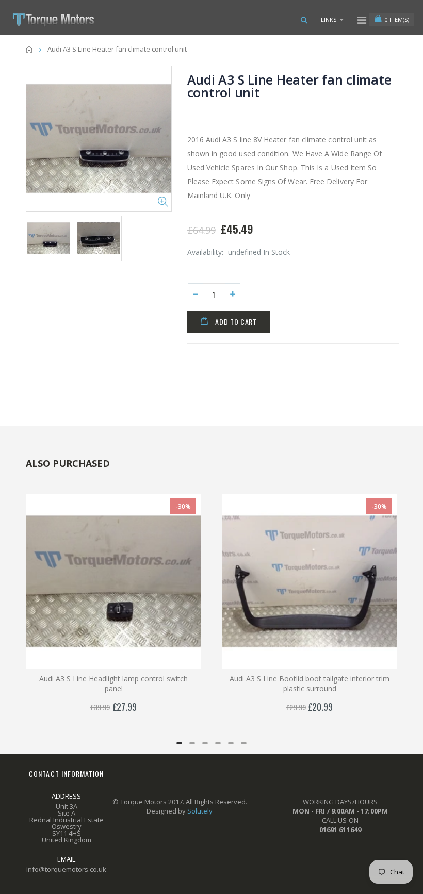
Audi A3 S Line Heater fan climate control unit (289, 86)
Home (30, 49)
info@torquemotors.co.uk (66, 869)
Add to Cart (236, 321)
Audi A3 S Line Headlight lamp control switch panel (113, 683)
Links (328, 19)
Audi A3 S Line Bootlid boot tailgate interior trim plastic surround (309, 683)
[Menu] (361, 20)
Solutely (200, 811)
